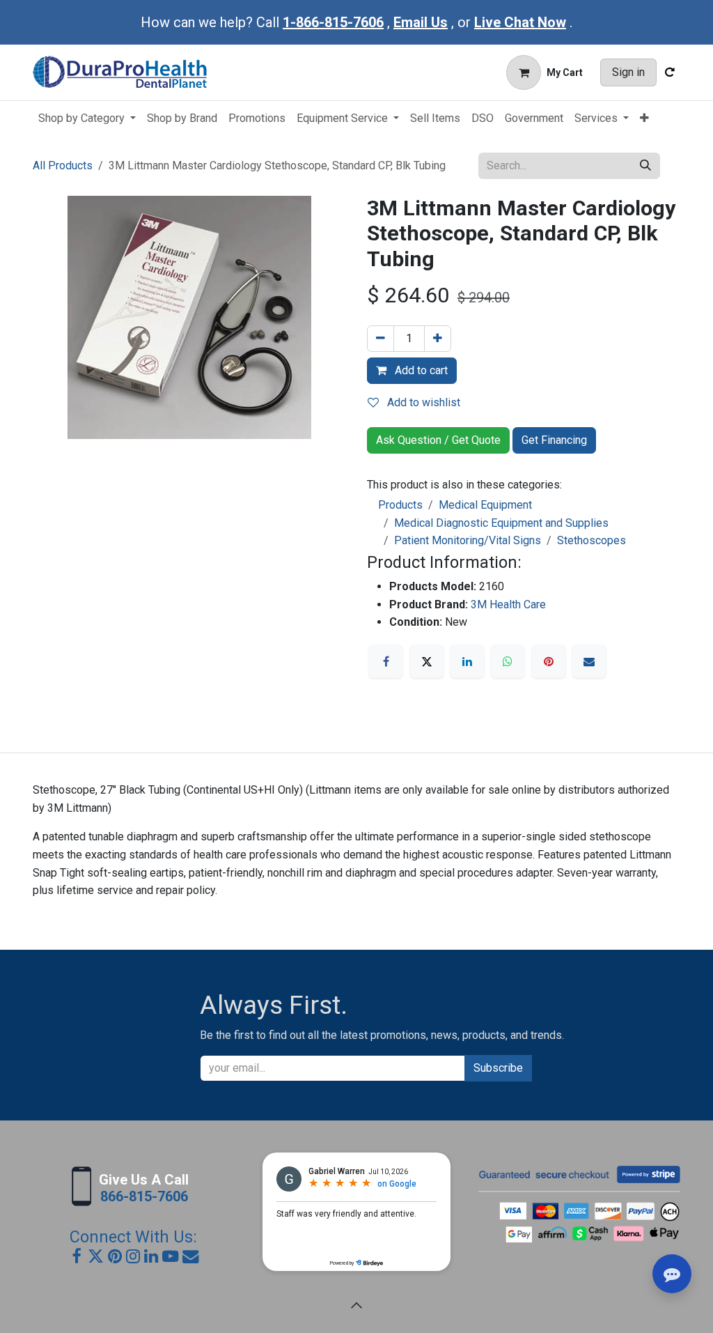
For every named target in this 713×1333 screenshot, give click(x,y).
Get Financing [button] (554, 440)
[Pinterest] (548, 661)
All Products (63, 165)
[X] (427, 661)
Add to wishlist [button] (422, 402)
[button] (356, 1305)
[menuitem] (87, 118)
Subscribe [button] (498, 1067)
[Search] (645, 166)
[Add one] (437, 338)
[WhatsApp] (507, 661)
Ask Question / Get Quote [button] (438, 440)
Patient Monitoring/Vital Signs (467, 540)
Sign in (628, 72)
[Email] (589, 661)
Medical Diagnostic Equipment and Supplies (501, 523)
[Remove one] (380, 338)
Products (400, 504)
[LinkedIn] (467, 661)
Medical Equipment (485, 504)
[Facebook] (385, 661)
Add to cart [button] (420, 370)
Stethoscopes (591, 540)
